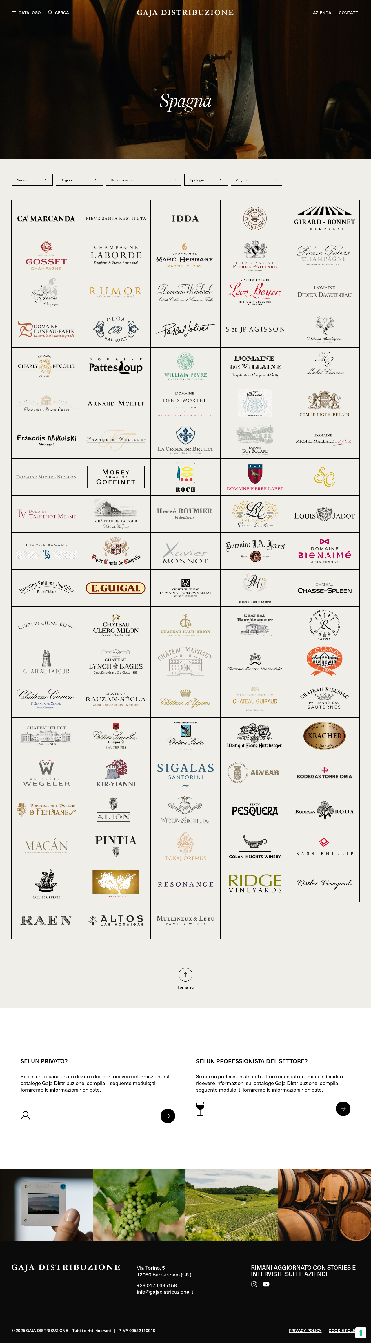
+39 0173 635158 (157, 1285)
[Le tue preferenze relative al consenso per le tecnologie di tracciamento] (360, 1332)
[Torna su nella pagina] (185, 975)
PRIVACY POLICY (305, 1330)
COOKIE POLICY (344, 1330)
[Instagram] (254, 1284)
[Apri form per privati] (168, 1116)
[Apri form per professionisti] (343, 1109)
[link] (46, 1205)
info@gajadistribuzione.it (165, 1291)
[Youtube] (266, 1284)
